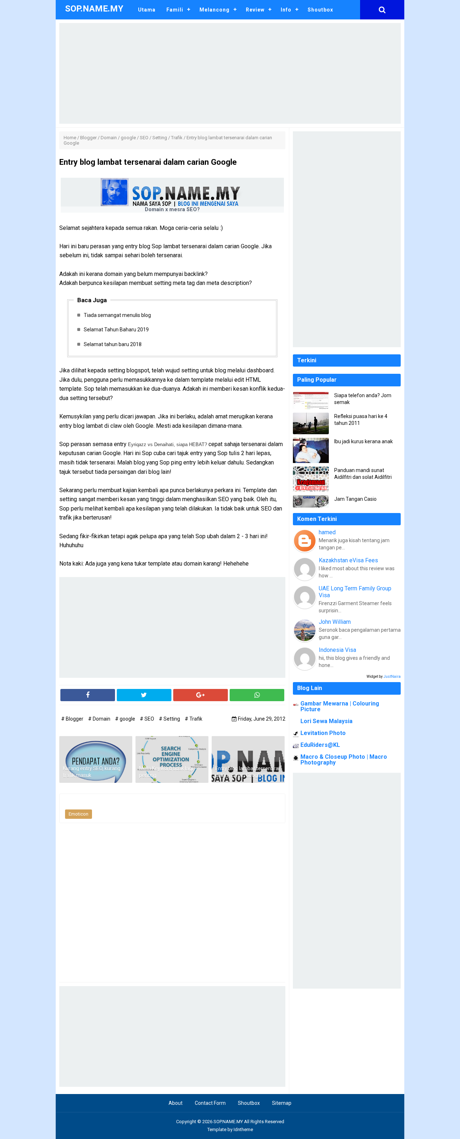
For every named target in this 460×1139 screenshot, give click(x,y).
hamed (327, 532)
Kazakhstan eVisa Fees (348, 560)
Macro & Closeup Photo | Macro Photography (343, 759)
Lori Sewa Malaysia (326, 721)
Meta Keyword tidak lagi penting (166, 772)
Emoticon (78, 814)
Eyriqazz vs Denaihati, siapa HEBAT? (167, 444)
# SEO (147, 719)
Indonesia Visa (337, 649)
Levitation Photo (323, 733)
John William (335, 621)
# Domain (99, 719)
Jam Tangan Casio (355, 499)
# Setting (170, 719)
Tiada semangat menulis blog (117, 315)
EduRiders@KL (320, 744)
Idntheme (243, 1129)
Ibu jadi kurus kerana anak (363, 441)
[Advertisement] (230, 73)
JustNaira (392, 677)
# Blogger (72, 719)
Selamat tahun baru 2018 (113, 344)
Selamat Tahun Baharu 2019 (116, 329)
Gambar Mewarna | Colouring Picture (339, 706)
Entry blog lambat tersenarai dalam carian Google (247, 772)
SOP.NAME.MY (228, 1121)
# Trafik (193, 719)
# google (125, 719)
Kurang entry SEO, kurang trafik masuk (91, 772)
